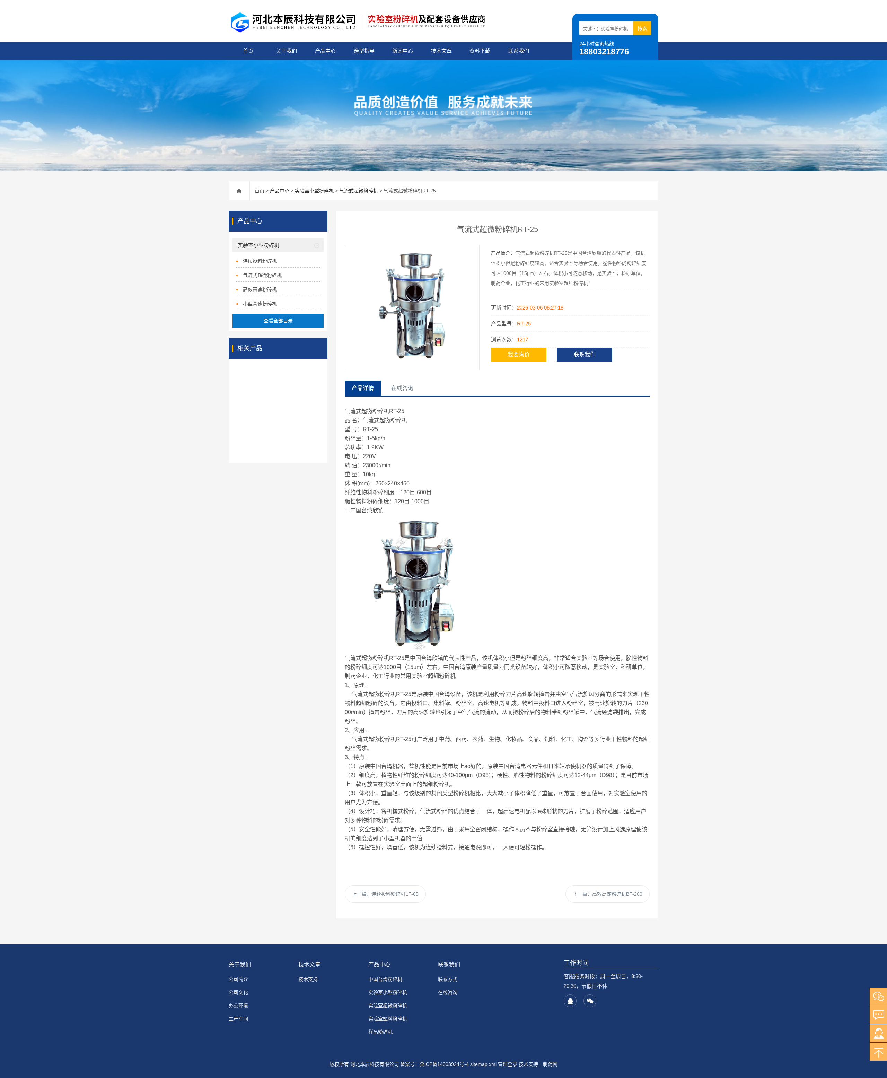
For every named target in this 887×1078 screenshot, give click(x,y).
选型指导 (364, 51)
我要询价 (519, 354)
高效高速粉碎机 (260, 289)
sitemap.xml (483, 1064)
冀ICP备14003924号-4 (444, 1064)
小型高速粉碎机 (260, 303)
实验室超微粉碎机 (387, 1005)
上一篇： (385, 894)
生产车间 (238, 1019)
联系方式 (447, 979)
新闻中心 (402, 51)
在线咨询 (447, 992)
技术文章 (441, 51)
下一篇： (607, 894)
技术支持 (308, 979)
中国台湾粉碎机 (385, 979)
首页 (248, 51)
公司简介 (238, 979)
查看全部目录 (278, 320)
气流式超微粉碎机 (358, 190)
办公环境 (238, 1005)
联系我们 (518, 51)
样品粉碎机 (380, 1032)
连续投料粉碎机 (260, 261)
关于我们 (286, 51)
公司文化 (238, 992)
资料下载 (479, 51)
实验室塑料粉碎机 (387, 1019)
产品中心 (325, 51)
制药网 (550, 1064)
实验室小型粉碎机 (314, 190)
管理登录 (507, 1064)
